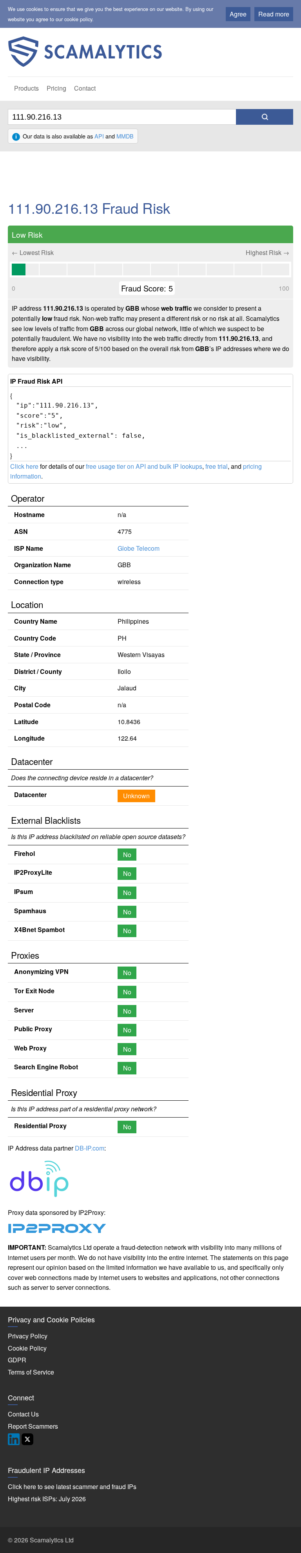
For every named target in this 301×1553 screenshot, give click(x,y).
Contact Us (23, 1413)
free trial (216, 466)
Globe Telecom (139, 548)
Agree (238, 13)
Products (26, 88)
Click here (24, 466)
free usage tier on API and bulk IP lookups (144, 466)
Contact (85, 88)
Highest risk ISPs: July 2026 (47, 1498)
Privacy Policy (27, 1335)
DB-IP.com (89, 1147)
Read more (273, 13)
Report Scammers (33, 1426)
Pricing (56, 88)
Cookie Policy (27, 1348)
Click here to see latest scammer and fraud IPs (72, 1486)
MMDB (125, 136)
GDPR (17, 1359)
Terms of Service (31, 1371)
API (99, 136)
